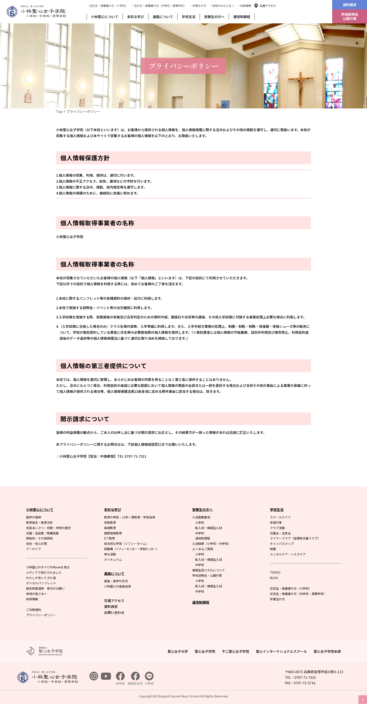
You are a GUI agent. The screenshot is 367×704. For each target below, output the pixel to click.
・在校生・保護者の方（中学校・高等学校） (158, 6)
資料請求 (349, 4)
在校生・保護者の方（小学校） (291, 588)
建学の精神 (33, 517)
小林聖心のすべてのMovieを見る (48, 567)
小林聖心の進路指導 (117, 586)
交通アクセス (268, 6)
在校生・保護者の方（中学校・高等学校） (298, 594)
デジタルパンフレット (41, 583)
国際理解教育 (113, 533)
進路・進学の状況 (116, 581)
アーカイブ (33, 549)
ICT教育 (109, 538)
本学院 (120, 683)
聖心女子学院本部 (327, 651)
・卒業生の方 (198, 6)
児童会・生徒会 (280, 533)
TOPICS (275, 572)
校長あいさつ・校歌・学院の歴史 (48, 528)
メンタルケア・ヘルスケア (288, 554)
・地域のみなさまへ (221, 6)
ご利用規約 (33, 609)
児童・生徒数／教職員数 (42, 533)
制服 (273, 549)
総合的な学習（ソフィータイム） (126, 543)
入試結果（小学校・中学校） (211, 543)
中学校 (199, 533)
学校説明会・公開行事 (207, 575)
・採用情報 (244, 6)
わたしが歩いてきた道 (41, 578)
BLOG (274, 578)
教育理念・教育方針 (39, 522)
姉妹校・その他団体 (39, 538)
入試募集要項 (201, 517)
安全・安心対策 (36, 543)
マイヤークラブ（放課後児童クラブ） (295, 538)
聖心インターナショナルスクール (281, 651)
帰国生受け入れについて (208, 570)
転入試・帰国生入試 (208, 528)
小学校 (199, 522)
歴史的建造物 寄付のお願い (45, 588)
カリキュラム (113, 559)
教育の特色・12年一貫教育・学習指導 (129, 517)
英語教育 (110, 528)
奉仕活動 (110, 554)
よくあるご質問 (202, 549)
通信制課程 (241, 16)
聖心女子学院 (205, 651)
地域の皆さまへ (36, 594)
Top (59, 111)
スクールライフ (280, 517)
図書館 (131, 549)
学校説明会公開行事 (349, 16)
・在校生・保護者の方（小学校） (107, 6)
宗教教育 (110, 522)
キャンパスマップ (282, 543)
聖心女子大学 (178, 651)
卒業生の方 (277, 599)
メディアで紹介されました (44, 572)
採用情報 (32, 599)
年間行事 (276, 522)
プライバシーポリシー (41, 615)
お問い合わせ (114, 612)
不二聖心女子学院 (235, 651)
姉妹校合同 (135, 683)
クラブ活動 (277, 528)
